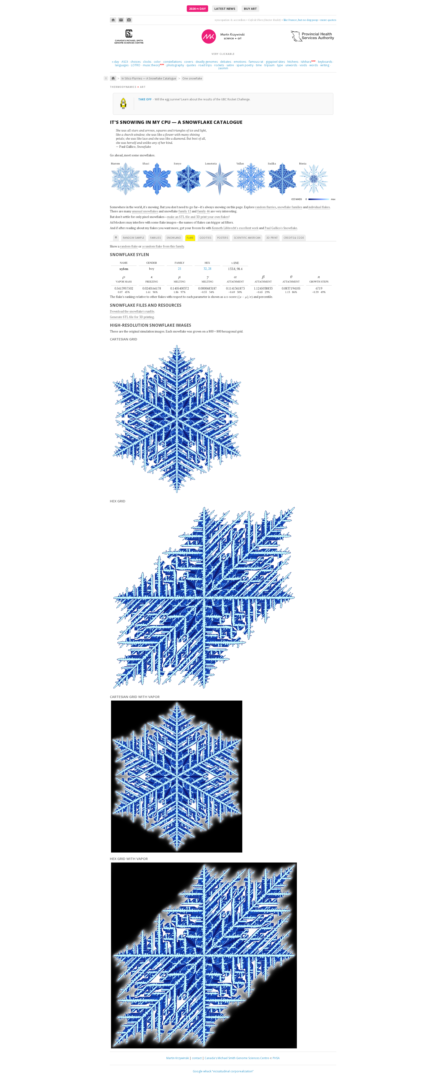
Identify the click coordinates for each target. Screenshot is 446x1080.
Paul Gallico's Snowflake (281, 228)
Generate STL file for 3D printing (132, 317)
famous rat (256, 62)
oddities (205, 237)
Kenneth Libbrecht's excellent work (235, 228)
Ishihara (306, 62)
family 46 (203, 211)
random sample (133, 237)
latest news (224, 9)
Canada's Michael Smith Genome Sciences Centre (237, 1058)
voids (303, 65)
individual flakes (319, 207)
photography (175, 65)
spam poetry (244, 65)
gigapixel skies (275, 62)
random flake (129, 246)
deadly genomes (207, 62)
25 (179, 269)
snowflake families (289, 207)
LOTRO (135, 65)
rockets (219, 65)
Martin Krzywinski (177, 1058)
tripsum (269, 65)
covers (188, 62)
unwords (291, 65)
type (280, 65)
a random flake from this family (163, 246)
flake (190, 237)
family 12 (184, 211)
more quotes (328, 20)
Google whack (202, 1071)
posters (222, 237)
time (259, 65)
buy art (250, 9)
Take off (145, 99)
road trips (205, 65)
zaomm (223, 68)
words (313, 65)
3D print (272, 237)
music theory (151, 65)
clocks (147, 62)
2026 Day (197, 9)
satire (230, 65)
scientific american (247, 237)
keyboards (325, 62)
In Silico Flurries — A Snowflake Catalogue (148, 78)
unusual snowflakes (145, 211)
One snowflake (192, 78)
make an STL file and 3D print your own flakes (198, 217)
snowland (174, 237)
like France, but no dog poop (301, 20)
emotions (240, 62)
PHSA (276, 1058)
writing (324, 65)
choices (136, 62)
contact (197, 1058)
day (115, 62)
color (157, 62)
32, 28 (207, 269)
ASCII (124, 62)
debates (225, 62)
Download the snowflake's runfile (132, 311)
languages (121, 65)
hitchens (292, 62)
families (155, 237)
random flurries (265, 207)
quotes (191, 65)
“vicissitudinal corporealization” (232, 1071)
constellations (172, 62)
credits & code (294, 237)
